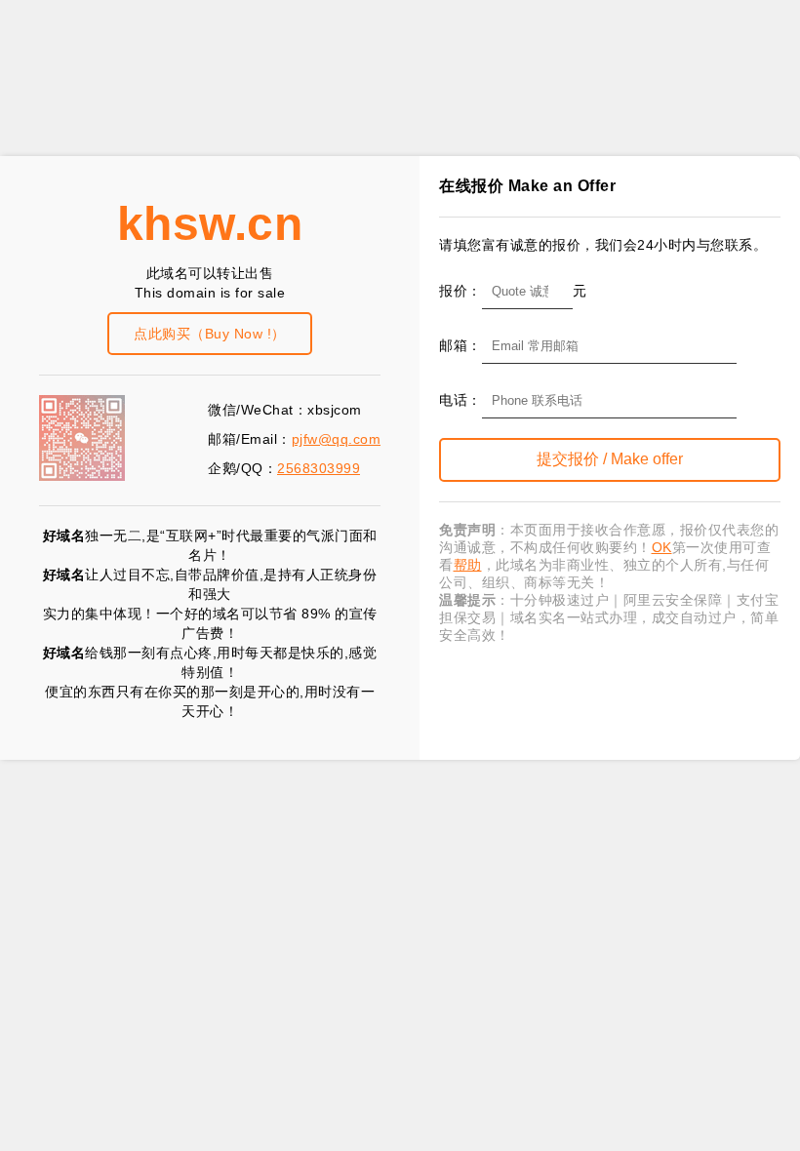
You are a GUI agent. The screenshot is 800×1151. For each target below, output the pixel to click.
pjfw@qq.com (336, 439)
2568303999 (318, 468)
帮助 (468, 565)
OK (662, 547)
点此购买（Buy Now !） (210, 333)
